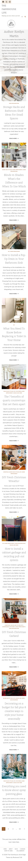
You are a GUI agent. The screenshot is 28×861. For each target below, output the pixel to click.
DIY (9, 251)
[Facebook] (3, 1)
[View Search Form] (25, 17)
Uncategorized (14, 699)
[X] (6, 1)
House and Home (17, 393)
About (11, 849)
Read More (14, 138)
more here (15, 842)
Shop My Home (8, 850)
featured (18, 391)
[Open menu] (22, 17)
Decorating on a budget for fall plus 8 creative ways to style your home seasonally (14, 711)
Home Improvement (17, 169)
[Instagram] (9, 1)
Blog (16, 849)
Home (5, 849)
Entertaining (5, 626)
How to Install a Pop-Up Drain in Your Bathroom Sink (14, 259)
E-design (22, 849)
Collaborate (20, 850)
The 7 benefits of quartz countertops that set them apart (14, 400)
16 (20, 829)
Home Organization (14, 103)
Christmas (6, 472)
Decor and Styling (7, 169)
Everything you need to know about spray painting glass (14, 790)
